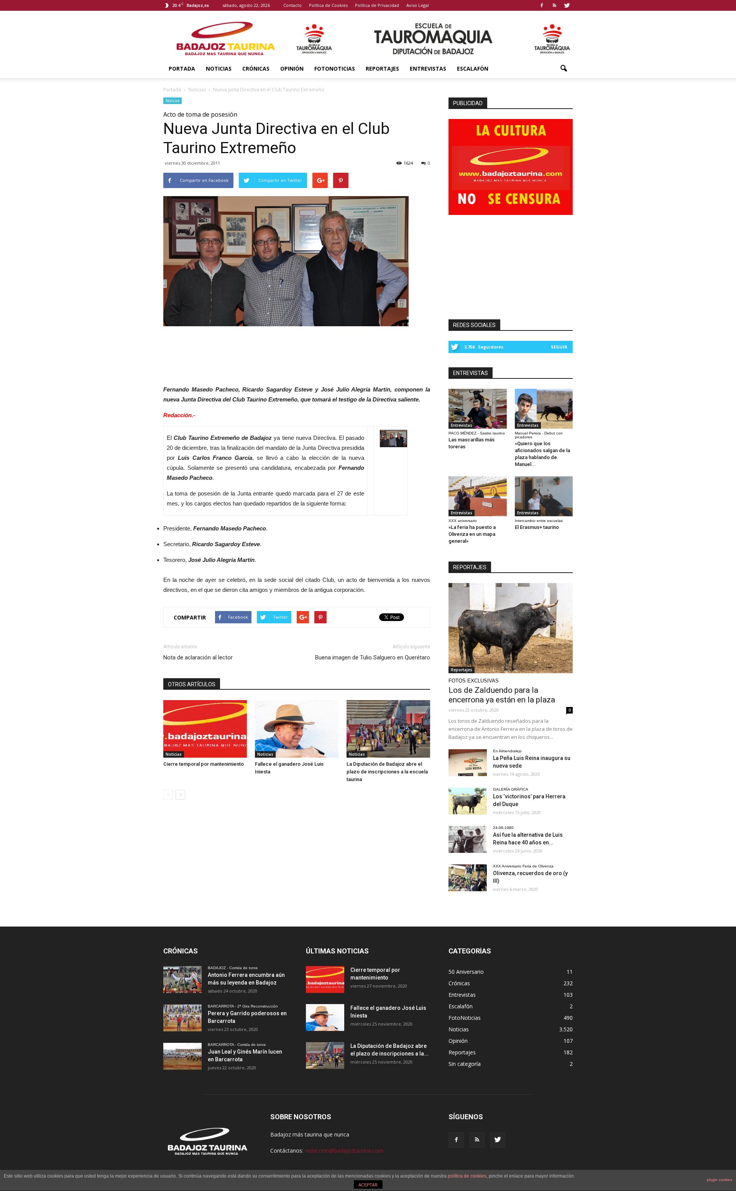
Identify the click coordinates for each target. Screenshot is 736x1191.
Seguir (559, 347)
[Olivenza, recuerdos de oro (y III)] (468, 877)
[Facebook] (541, 5)
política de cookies (467, 1176)
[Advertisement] (296, 353)
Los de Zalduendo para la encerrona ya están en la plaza (502, 695)
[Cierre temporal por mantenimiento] (205, 729)
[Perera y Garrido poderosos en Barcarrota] (182, 1017)
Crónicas (255, 68)
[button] (563, 68)
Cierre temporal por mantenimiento (203, 764)
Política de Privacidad (377, 5)
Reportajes (382, 68)
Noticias (219, 68)
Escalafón (472, 68)
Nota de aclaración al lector (198, 657)
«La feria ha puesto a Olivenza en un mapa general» (472, 534)
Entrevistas (428, 68)
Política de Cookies (328, 5)
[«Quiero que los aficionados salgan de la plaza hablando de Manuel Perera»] (544, 409)
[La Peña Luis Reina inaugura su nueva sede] (468, 762)
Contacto (292, 5)
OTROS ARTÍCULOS (191, 684)
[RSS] (554, 5)
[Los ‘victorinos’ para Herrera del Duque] (468, 801)
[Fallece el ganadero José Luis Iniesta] (296, 729)
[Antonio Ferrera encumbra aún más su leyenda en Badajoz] (182, 979)
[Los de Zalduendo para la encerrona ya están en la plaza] (511, 628)
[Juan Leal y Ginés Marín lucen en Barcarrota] (182, 1056)
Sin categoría (465, 1063)
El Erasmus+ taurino (537, 527)
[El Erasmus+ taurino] (544, 496)
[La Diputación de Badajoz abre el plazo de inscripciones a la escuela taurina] (388, 729)
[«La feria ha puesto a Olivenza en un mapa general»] (478, 496)
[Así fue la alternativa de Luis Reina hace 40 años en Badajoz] (468, 839)
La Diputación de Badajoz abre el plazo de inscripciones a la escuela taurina (387, 771)
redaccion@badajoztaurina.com (344, 1150)
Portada (182, 68)
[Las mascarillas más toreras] (478, 409)
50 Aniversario (466, 971)
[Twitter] (567, 5)
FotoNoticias (334, 68)
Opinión (292, 68)
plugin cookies (719, 1180)
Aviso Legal (417, 5)
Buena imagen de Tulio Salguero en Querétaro (372, 657)
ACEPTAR (368, 1185)
